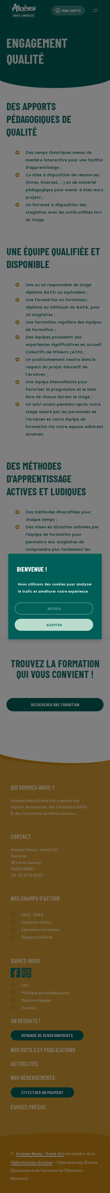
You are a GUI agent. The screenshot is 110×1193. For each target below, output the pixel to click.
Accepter (54, 625)
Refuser (54, 608)
